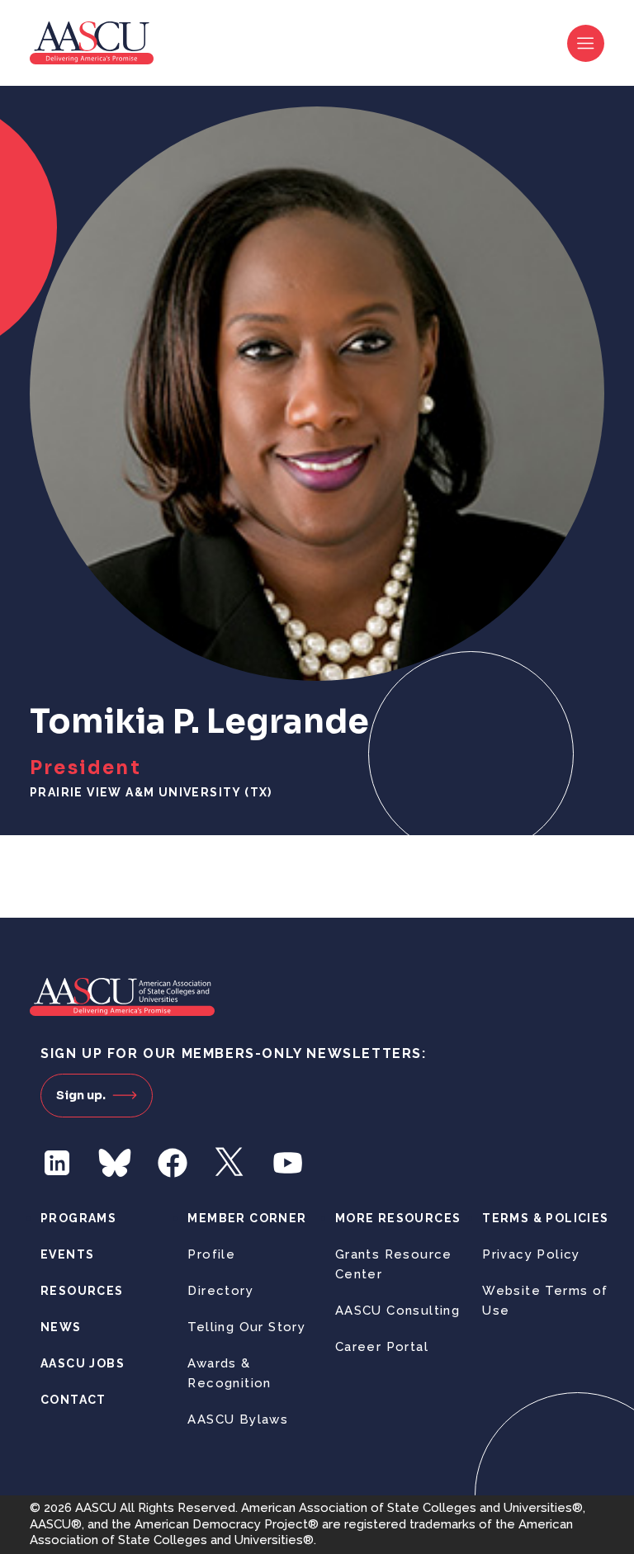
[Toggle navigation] (585, 43)
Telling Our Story (246, 1327)
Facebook (172, 1162)
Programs (78, 1218)
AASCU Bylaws (237, 1419)
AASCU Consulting (397, 1310)
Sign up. (81, 1095)
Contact (73, 1399)
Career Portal (381, 1346)
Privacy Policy (531, 1254)
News (61, 1327)
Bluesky (114, 1162)
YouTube (288, 1162)
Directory (220, 1290)
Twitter (230, 1162)
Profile (211, 1254)
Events (67, 1254)
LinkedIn (56, 1162)
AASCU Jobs (82, 1363)
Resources (82, 1290)
